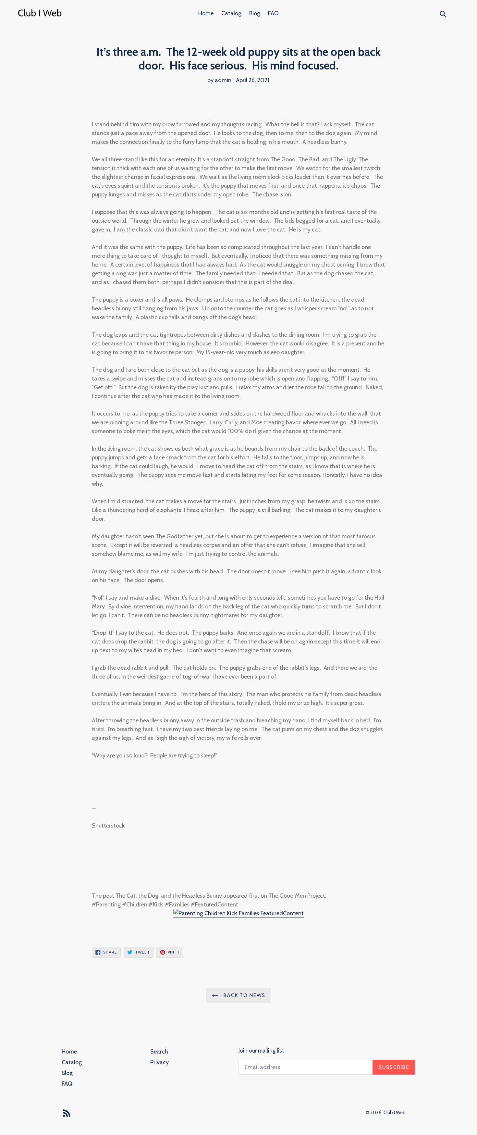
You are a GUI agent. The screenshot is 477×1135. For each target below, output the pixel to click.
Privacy (159, 1062)
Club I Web (395, 1113)
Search (159, 1051)
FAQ (273, 13)
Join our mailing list (261, 1050)
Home (206, 13)
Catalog (231, 13)
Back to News (243, 995)
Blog (254, 13)
